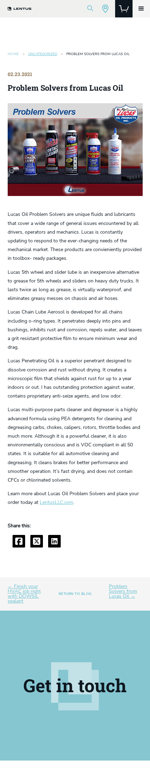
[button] (141, 8)
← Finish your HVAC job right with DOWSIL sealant (24, 593)
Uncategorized (42, 54)
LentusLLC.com (56, 502)
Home (13, 54)
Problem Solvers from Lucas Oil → (123, 591)
